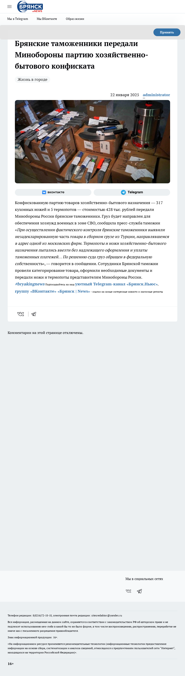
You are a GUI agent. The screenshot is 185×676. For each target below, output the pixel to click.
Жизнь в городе (32, 79)
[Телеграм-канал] (132, 192)
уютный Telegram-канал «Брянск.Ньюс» (116, 284)
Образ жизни (75, 19)
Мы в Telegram (17, 19)
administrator (156, 94)
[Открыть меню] (9, 6)
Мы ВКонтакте (47, 19)
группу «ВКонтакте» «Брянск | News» (52, 291)
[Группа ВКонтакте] (53, 192)
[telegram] (35, 314)
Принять (167, 32)
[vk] (21, 314)
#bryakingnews (29, 284)
